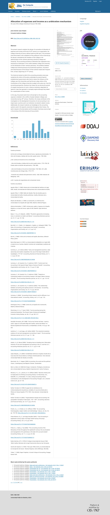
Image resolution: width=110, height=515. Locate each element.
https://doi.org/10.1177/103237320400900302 (23, 301)
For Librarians (83, 93)
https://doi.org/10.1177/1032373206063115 (22, 437)
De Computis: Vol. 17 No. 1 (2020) (46, 471)
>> (21, 482)
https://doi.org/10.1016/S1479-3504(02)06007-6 (23, 384)
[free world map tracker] (87, 205)
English (82, 21)
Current (10, 11)
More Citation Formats (61, 89)
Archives (18, 16)
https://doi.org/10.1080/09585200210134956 (23, 405)
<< (11, 482)
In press (17, 11)
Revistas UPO (88, 1)
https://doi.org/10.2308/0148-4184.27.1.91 (22, 350)
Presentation (33, 471)
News (31, 467)
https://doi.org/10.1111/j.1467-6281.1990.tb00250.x (31, 413)
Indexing (53, 11)
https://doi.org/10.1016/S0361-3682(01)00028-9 (23, 291)
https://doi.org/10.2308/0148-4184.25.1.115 (22, 282)
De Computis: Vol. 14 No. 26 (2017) (46, 479)
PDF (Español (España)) (63, 63)
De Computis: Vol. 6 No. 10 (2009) (54, 476)
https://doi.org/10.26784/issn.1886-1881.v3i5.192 (27, 38)
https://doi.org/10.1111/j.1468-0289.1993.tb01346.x (24, 318)
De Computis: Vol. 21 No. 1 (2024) (55, 465)
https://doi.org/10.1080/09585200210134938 (23, 259)
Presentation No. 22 (35, 470)
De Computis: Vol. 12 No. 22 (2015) (43, 467)
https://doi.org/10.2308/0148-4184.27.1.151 (22, 221)
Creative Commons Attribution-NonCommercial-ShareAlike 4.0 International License (64, 123)
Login (100, 1)
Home (12, 16)
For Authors (83, 90)
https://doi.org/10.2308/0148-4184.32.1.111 (22, 339)
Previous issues (26, 11)
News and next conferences (37, 465)
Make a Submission (86, 78)
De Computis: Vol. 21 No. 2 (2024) (55, 475)
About (34, 11)
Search (99, 11)
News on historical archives (37, 476)
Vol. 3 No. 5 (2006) (26, 16)
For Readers (83, 88)
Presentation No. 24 (35, 468)
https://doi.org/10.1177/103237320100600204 (23, 424)
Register (95, 1)
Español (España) (84, 24)
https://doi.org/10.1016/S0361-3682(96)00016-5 (23, 271)
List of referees (44, 11)
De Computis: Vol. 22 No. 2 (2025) (46, 478)
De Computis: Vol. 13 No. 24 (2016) (50, 468)
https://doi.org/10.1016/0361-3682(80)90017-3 (23, 233)
